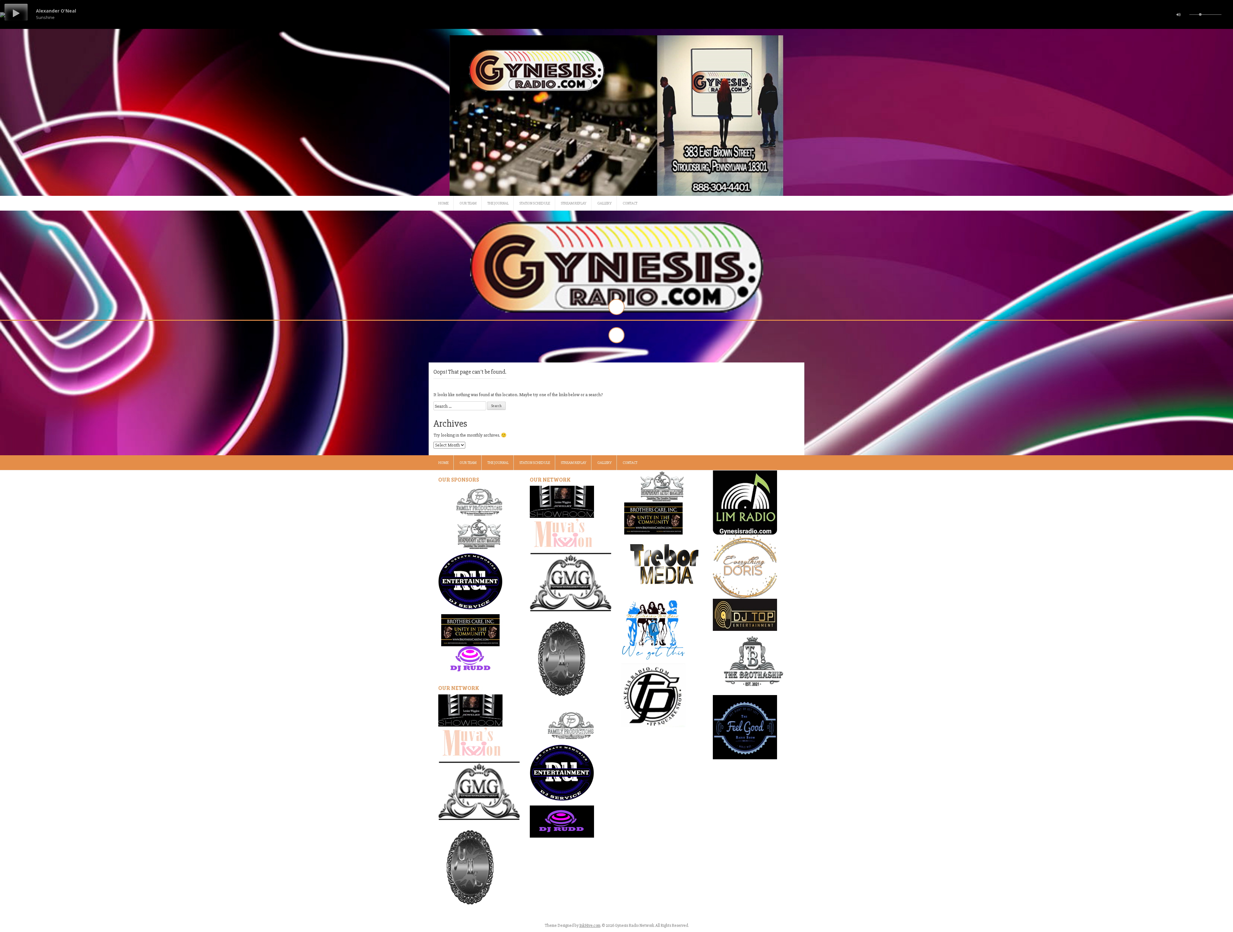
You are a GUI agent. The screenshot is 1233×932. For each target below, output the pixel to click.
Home (443, 203)
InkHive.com (589, 925)
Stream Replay (573, 203)
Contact (630, 203)
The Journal (498, 203)
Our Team (468, 203)
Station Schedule (535, 203)
